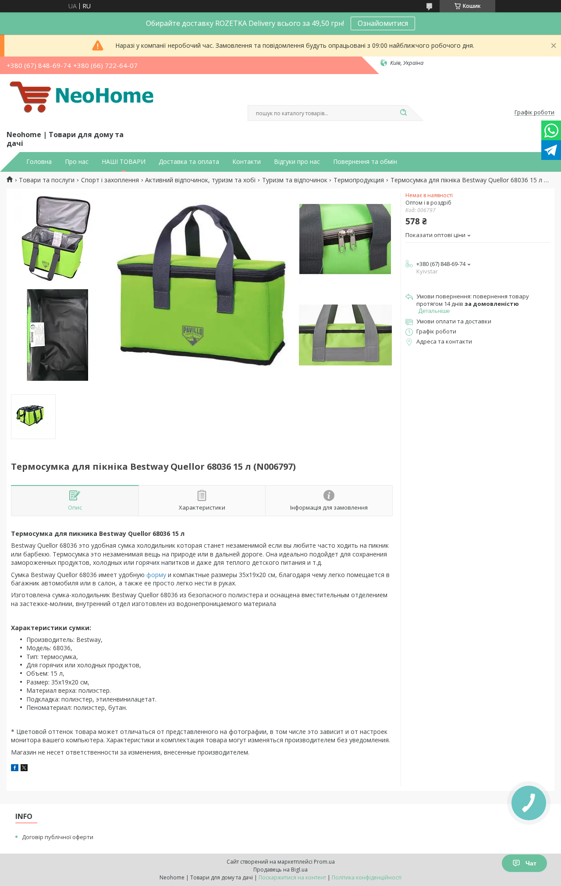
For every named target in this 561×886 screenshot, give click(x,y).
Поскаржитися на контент (292, 877)
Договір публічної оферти (57, 837)
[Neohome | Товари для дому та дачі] (83, 100)
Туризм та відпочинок (294, 180)
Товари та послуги (47, 180)
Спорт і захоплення (110, 180)
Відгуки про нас (297, 162)
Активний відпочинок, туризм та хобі (200, 180)
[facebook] (14, 769)
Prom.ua (324, 861)
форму (156, 575)
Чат (530, 863)
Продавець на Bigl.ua (280, 869)
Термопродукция (359, 180)
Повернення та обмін (365, 162)
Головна (39, 162)
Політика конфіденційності (366, 877)
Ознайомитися (383, 23)
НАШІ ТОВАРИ (124, 162)
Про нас (77, 162)
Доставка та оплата (189, 162)
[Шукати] (403, 113)
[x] (24, 769)
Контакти (246, 162)
